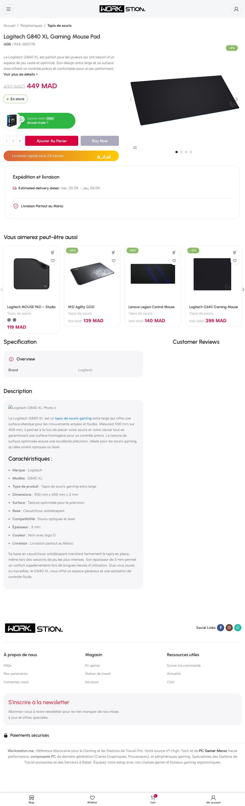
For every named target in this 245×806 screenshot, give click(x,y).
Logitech (85, 370)
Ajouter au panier (52, 141)
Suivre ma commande (184, 666)
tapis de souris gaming (73, 418)
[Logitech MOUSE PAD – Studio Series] (32, 274)
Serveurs (92, 682)
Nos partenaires (16, 674)
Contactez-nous (16, 682)
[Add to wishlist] (53, 261)
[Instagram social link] (229, 627)
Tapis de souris (59, 25)
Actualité (174, 674)
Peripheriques (31, 25)
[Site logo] (122, 8)
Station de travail (98, 674)
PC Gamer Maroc (213, 751)
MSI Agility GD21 (81, 307)
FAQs (8, 666)
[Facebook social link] (220, 627)
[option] (176, 152)
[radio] (9, 320)
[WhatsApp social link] (237, 627)
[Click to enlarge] (135, 147)
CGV (170, 682)
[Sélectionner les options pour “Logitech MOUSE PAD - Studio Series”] (53, 252)
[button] (131, 99)
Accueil (9, 25)
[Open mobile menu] (8, 9)
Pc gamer (92, 666)
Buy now (100, 141)
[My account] (236, 9)
